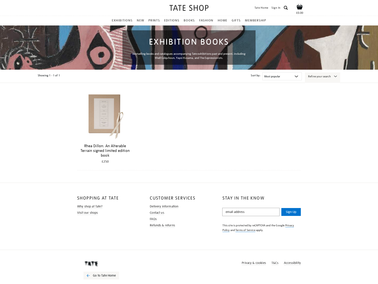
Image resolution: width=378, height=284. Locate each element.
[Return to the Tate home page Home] (189, 8)
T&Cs (274, 263)
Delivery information (164, 206)
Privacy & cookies (254, 263)
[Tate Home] (108, 263)
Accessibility (292, 263)
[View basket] (300, 7)
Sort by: (255, 75)
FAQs (153, 219)
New (140, 20)
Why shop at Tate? (89, 206)
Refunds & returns (162, 225)
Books (189, 20)
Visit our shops (87, 213)
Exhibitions (122, 20)
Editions (171, 20)
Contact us (157, 213)
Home (222, 20)
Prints (154, 20)
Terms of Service (245, 230)
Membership (255, 20)
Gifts (236, 20)
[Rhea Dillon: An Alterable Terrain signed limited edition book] (105, 116)
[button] (285, 8)
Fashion (206, 20)
